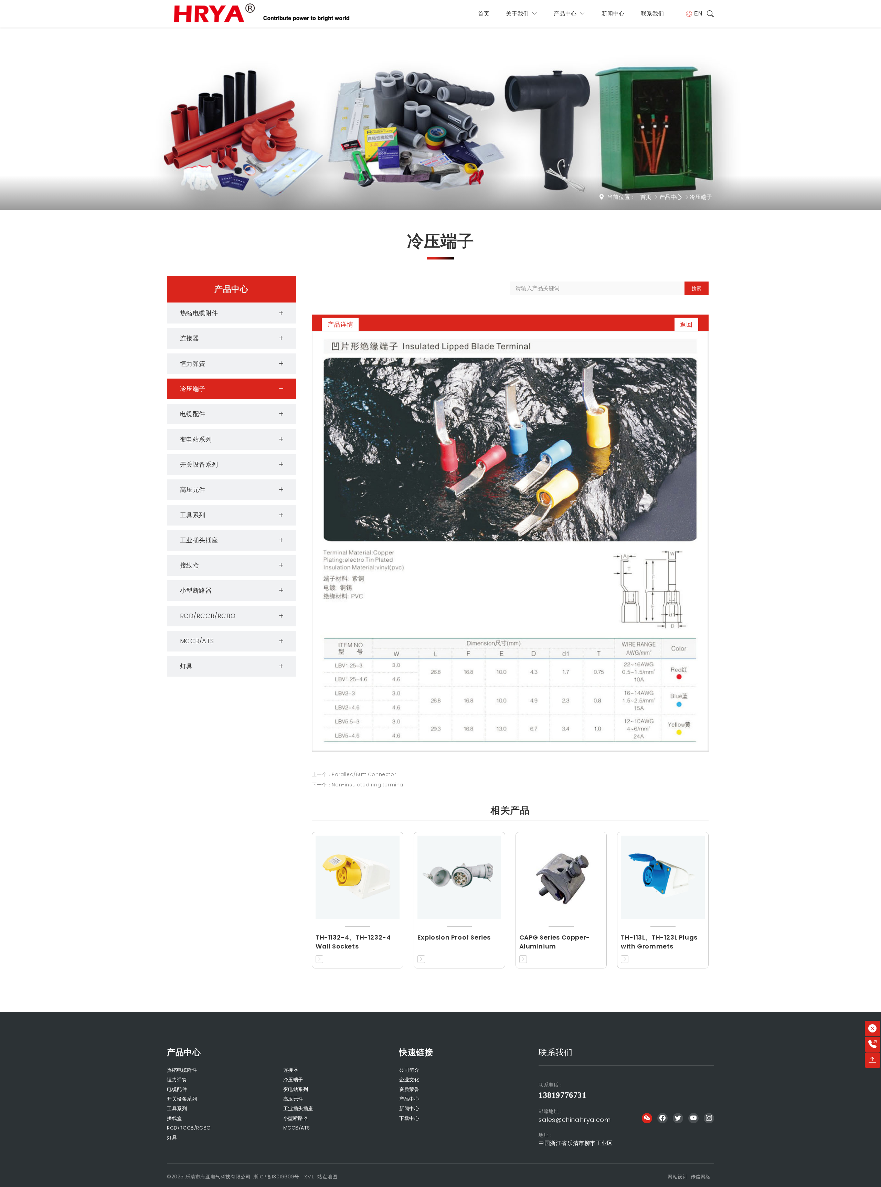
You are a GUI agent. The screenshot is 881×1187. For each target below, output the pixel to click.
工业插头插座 (199, 540)
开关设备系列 (199, 464)
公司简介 (409, 1070)
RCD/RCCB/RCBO (208, 616)
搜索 (696, 288)
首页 (483, 14)
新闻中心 (613, 14)
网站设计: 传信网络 (689, 1176)
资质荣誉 (409, 1089)
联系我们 (652, 14)
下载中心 (409, 1118)
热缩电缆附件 (199, 313)
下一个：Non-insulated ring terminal (358, 784)
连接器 (189, 338)
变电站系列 (196, 439)
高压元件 (192, 489)
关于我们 (517, 14)
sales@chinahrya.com (575, 1119)
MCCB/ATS (197, 641)
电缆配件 (192, 414)
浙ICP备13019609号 (276, 1176)
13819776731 (562, 1095)
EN (698, 14)
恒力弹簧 (192, 363)
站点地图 (327, 1176)
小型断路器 (196, 590)
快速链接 (416, 1052)
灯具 (186, 666)
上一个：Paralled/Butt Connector (354, 774)
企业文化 (409, 1079)
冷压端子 (701, 197)
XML (309, 1176)
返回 (686, 324)
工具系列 (192, 515)
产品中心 (565, 14)
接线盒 (189, 565)
